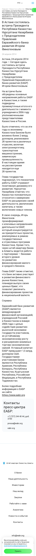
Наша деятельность (18, 479)
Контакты (18, 522)
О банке (18, 473)
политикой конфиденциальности (15, 546)
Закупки (18, 497)
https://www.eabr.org (13, 395)
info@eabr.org (18, 535)
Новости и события (16, 9)
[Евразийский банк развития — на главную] (9, 3)
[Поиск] (27, 3)
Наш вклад (18, 491)
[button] (33, 3)
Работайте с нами (18, 503)
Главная (5, 9)
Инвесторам (18, 485)
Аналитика (18, 510)
